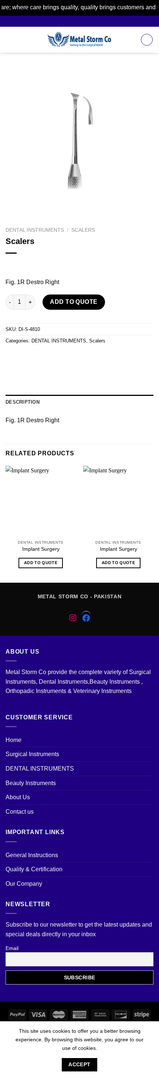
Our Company (24, 884)
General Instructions (32, 855)
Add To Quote (74, 302)
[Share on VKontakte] (79, 357)
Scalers (83, 230)
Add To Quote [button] (40, 562)
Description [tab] (23, 402)
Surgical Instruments (32, 754)
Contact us (20, 811)
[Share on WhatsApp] (12, 357)
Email (12, 948)
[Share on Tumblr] (105, 357)
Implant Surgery (41, 549)
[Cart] (147, 40)
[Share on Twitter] (39, 357)
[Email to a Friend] (52, 357)
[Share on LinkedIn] (92, 357)
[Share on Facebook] (26, 357)
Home (13, 740)
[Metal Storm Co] (79, 40)
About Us (18, 797)
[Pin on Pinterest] (66, 357)
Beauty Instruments (31, 783)
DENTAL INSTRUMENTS (35, 230)
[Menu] (10, 39)
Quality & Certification (34, 869)
